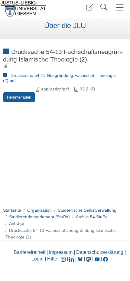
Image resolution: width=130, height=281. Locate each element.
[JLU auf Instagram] (64, 258)
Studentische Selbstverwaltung (87, 210)
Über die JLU (65, 25)
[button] (89, 7)
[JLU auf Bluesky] (81, 258)
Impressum (61, 252)
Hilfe (52, 258)
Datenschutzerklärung (99, 252)
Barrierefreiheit (29, 252)
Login (38, 258)
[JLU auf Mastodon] (89, 258)
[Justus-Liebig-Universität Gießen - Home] (31, 9)
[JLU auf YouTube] (97, 258)
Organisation (39, 210)
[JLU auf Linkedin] (72, 258)
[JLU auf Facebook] (105, 258)
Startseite (12, 210)
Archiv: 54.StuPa (92, 216)
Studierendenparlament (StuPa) (39, 216)
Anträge (16, 223)
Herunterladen (19, 97)
